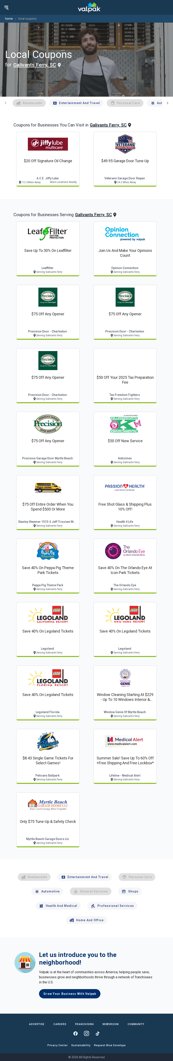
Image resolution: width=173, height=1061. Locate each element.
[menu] (6, 7)
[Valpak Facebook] (75, 1033)
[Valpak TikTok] (97, 1033)
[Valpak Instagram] (86, 1033)
